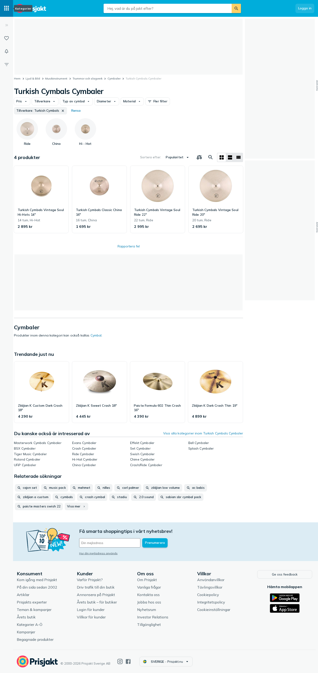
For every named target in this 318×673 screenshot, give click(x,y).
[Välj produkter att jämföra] (199, 157)
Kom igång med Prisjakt (37, 579)
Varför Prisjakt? (90, 579)
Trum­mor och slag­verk (87, 78)
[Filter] (6, 64)
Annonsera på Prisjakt (96, 594)
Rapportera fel (129, 246)
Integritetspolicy (211, 602)
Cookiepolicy (208, 594)
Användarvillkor (210, 579)
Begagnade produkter (35, 639)
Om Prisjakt (147, 579)
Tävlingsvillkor (209, 587)
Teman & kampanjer (34, 609)
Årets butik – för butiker (97, 602)
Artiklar (23, 594)
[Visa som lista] (230, 157)
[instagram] (120, 661)
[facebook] (128, 661)
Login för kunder (91, 609)
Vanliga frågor (149, 587)
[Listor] (6, 38)
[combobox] (168, 8)
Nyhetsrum (146, 609)
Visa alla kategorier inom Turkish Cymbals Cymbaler (203, 433)
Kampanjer (26, 632)
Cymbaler (114, 78)
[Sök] (236, 8)
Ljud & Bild (33, 78)
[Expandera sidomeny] (6, 25)
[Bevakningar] (6, 51)
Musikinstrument (56, 78)
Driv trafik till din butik (96, 587)
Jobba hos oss (149, 602)
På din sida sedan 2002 (37, 587)
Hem (17, 78)
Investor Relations (152, 617)
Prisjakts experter (32, 602)
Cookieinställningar (213, 609)
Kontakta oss (148, 594)
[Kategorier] (6, 8)
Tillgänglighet (149, 624)
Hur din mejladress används (98, 553)
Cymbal (96, 335)
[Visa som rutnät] (221, 157)
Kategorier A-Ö (29, 624)
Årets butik (26, 617)
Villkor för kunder (91, 617)
